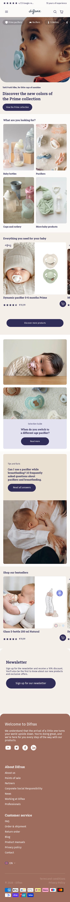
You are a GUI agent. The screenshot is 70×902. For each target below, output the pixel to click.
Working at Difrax (15, 798)
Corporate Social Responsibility (23, 788)
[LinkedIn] (33, 747)
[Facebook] (25, 747)
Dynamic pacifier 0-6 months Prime (25, 297)
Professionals (13, 804)
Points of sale (13, 778)
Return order (12, 831)
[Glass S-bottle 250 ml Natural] (34, 602)
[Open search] (55, 11)
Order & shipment (15, 826)
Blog (7, 836)
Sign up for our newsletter (31, 683)
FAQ (7, 821)
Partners (10, 783)
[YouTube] (8, 747)
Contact (9, 852)
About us (10, 772)
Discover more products (35, 323)
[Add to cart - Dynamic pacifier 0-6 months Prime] (63, 304)
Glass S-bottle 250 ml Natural (21, 631)
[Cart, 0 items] (61, 11)
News (8, 793)
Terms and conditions (52, 878)
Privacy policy (13, 847)
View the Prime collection (17, 107)
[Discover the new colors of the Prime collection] (35, 49)
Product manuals (15, 842)
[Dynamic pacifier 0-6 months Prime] (34, 268)
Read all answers (22, 487)
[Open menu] (6, 11)
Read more (35, 441)
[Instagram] (16, 747)
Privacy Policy (57, 882)
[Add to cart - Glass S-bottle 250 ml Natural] (63, 637)
